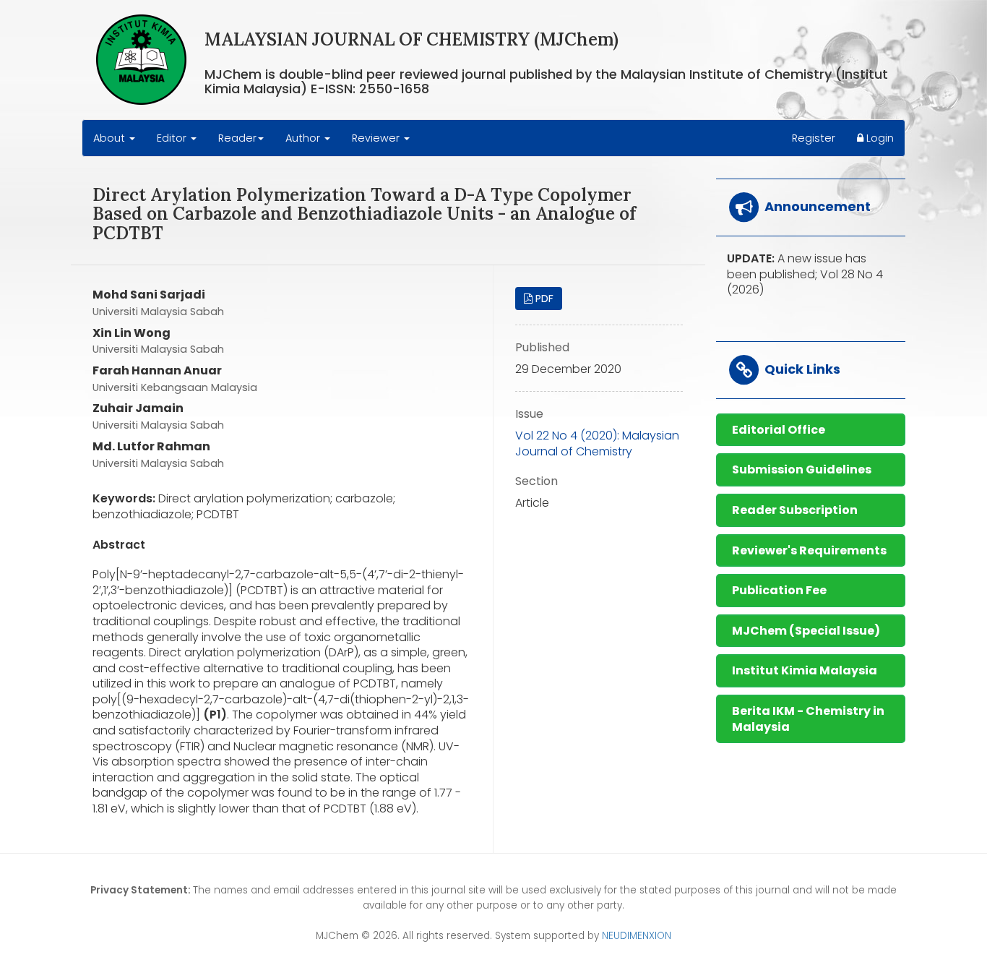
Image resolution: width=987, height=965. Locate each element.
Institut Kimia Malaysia (804, 670)
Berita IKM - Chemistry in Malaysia (808, 719)
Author (304, 138)
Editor (173, 138)
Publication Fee (779, 590)
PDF (543, 298)
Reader (237, 138)
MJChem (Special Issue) (806, 630)
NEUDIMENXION (636, 936)
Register (813, 138)
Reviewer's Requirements (809, 550)
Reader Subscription (795, 510)
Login (878, 138)
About (110, 138)
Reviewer (377, 138)
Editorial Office (778, 429)
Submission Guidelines (801, 469)
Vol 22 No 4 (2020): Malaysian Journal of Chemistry (597, 443)
